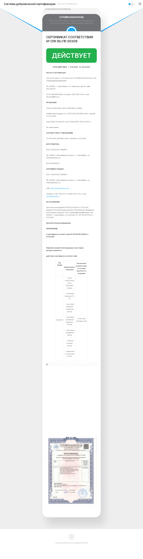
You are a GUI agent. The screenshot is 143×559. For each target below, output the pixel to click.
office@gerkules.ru (52, 196)
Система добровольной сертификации (29, 4)
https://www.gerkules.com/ (59, 188)
